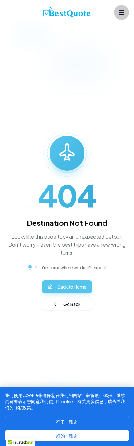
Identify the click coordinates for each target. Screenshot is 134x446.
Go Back (72, 304)
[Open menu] (121, 12)
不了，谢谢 (67, 421)
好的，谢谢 (67, 435)
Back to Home (72, 286)
